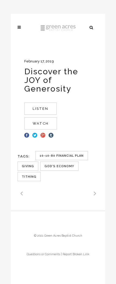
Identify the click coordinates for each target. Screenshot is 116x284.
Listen (40, 109)
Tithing (29, 176)
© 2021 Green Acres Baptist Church (58, 235)
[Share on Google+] (42, 134)
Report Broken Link (76, 254)
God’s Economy (59, 166)
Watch (41, 123)
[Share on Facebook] (26, 134)
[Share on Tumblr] (51, 134)
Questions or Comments (43, 254)
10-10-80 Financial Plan (62, 155)
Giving (28, 166)
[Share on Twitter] (34, 134)
